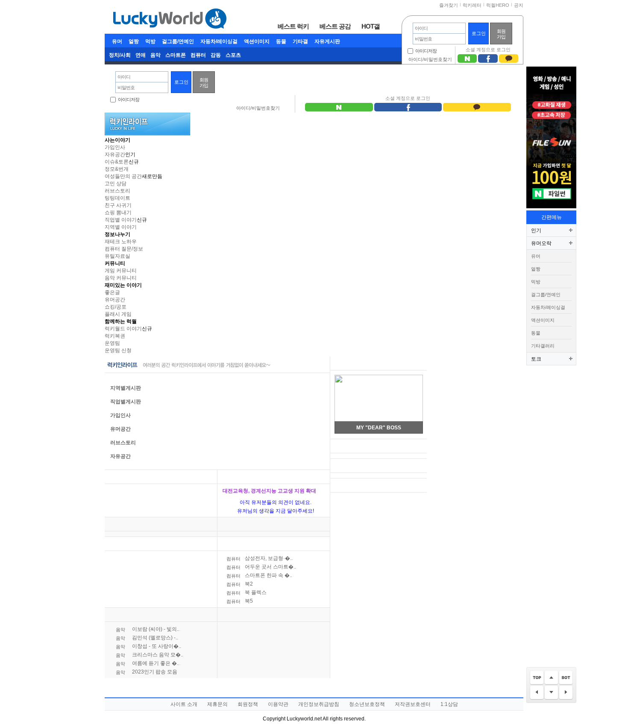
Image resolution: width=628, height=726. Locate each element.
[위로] (551, 678)
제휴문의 (217, 704)
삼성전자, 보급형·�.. (259, 558)
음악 (155, 55)
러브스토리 (117, 191)
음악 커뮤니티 (121, 278)
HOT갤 (370, 26)
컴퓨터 (198, 55)
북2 (239, 584)
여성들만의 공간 (123, 176)
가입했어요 (350, 466)
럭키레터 (472, 5)
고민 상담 (115, 184)
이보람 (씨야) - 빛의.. (147, 629)
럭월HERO (497, 5)
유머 (117, 41)
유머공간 (115, 300)
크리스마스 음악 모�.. (149, 655)
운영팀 (112, 343)
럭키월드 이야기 (123, 329)
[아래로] (551, 693)
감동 (216, 55)
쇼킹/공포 (115, 307)
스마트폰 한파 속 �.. (259, 575)
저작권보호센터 (413, 704)
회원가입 (501, 34)
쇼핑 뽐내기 (118, 213)
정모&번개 (117, 169)
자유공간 (115, 154)
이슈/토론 (233, 477)
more (205, 477)
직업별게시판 (125, 402)
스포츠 (233, 55)
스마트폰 (175, 55)
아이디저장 (426, 50)
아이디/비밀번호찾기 (430, 59)
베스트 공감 (335, 26)
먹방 (150, 41)
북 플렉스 (246, 592)
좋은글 (112, 292)
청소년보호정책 (367, 704)
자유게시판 (327, 41)
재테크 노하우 (121, 242)
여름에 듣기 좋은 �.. (147, 663)
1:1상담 (449, 704)
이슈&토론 (117, 162)
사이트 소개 (183, 704)
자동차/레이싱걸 (219, 41)
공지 (518, 5)
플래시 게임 (118, 314)
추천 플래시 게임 (354, 363)
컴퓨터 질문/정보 (124, 249)
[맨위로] (537, 678)
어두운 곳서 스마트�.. (261, 567)
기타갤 (300, 41)
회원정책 (248, 704)
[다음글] (566, 693)
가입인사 (115, 147)
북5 (239, 601)
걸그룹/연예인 (178, 41)
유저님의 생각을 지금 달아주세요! (275, 511)
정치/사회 (120, 55)
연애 (140, 55)
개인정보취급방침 (318, 704)
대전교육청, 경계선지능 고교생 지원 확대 (269, 491)
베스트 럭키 (293, 26)
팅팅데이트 (117, 198)
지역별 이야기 (121, 227)
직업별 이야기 (121, 220)
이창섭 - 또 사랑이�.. (148, 646)
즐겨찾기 (448, 5)
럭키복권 (115, 336)
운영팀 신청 (118, 350)
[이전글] (537, 693)
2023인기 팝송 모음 (146, 672)
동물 (281, 41)
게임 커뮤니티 (121, 271)
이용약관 (278, 704)
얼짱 (134, 41)
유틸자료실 (117, 256)
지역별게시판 (125, 388)
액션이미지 (257, 41)
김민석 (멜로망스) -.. (147, 638)
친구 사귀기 (118, 205)
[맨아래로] (566, 678)
